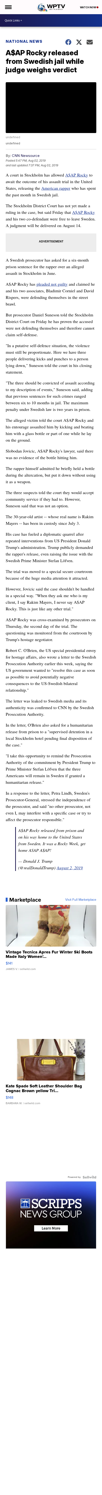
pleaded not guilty (52, 284)
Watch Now (88, 7)
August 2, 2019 (70, 867)
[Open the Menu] (8, 7)
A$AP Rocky (76, 175)
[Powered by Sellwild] (89, 1177)
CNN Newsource (26, 155)
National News (24, 41)
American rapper (55, 188)
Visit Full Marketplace (80, 899)
